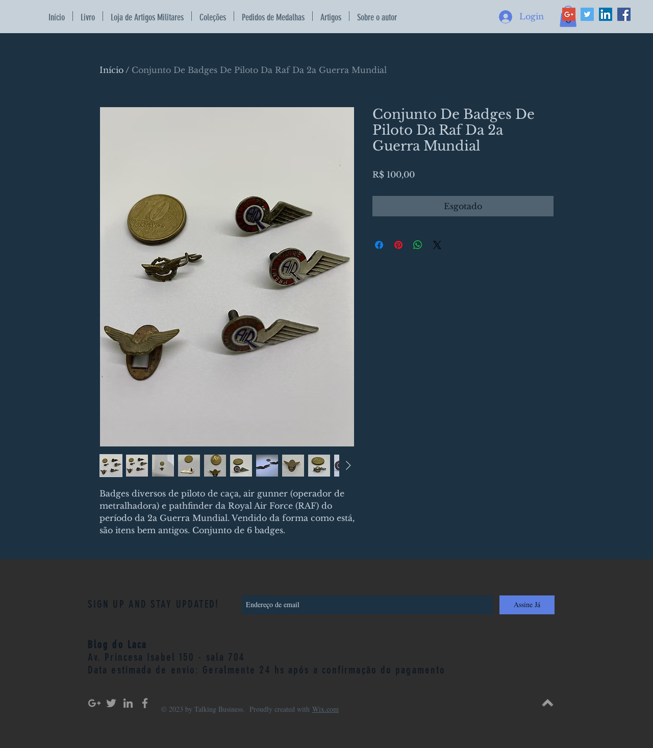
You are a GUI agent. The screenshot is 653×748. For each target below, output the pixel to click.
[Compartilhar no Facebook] (379, 245)
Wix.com (325, 709)
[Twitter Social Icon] (587, 14)
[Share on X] (437, 245)
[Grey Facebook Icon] (145, 703)
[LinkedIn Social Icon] (605, 14)
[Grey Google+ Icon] (94, 703)
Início (111, 70)
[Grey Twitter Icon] (111, 703)
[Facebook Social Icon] (624, 14)
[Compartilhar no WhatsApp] (418, 245)
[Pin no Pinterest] (398, 245)
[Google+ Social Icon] (568, 14)
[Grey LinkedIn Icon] (128, 703)
